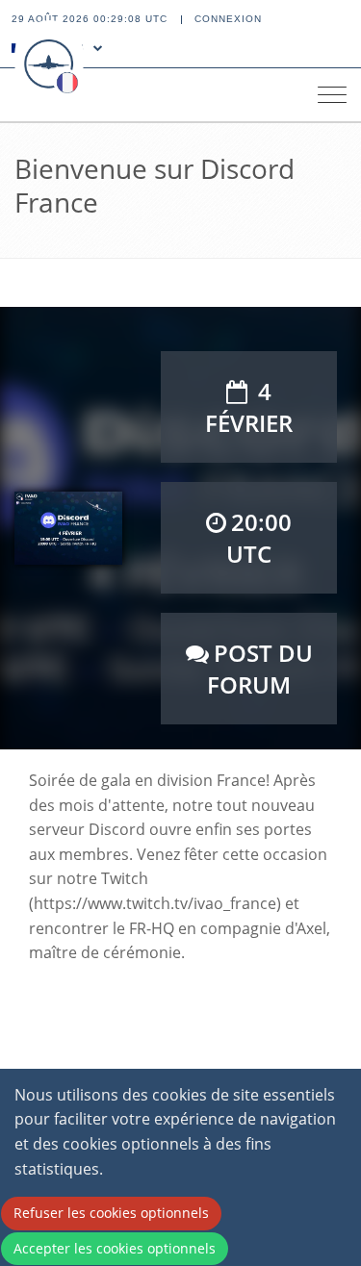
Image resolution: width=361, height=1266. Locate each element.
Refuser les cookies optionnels (111, 1212)
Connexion (228, 18)
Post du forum (260, 668)
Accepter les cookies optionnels (114, 1248)
